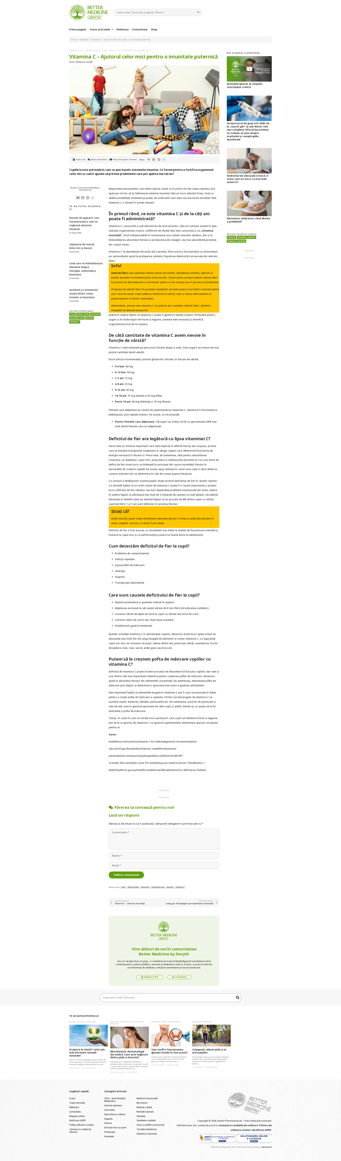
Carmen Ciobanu (158, 1065)
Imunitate (109, 1136)
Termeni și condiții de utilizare (80, 1130)
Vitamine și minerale (135, 50)
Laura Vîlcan (197, 1067)
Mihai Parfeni (74, 1068)
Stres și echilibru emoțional (150, 1124)
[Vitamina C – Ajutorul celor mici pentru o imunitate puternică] (144, 67)
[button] (112, 29)
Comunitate (75, 1111)
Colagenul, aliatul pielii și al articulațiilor (209, 1051)
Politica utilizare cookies (81, 1124)
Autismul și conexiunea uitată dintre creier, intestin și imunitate (83, 293)
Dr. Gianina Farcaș (117, 1072)
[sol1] (217, 1138)
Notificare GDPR (77, 1120)
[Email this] (149, 159)
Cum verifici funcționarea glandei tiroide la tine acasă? (169, 1051)
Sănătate (76, 50)
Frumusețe (197, 1022)
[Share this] (154, 159)
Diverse (108, 1123)
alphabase (267, 1147)
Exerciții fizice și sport (115, 1127)
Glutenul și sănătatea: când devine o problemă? (248, 220)
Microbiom (138, 1022)
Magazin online (77, 1116)
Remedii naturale (77, 1022)
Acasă (72, 1098)
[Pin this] (159, 159)
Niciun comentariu (99, 159)
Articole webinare (113, 1105)
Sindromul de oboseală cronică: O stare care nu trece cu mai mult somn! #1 (247, 179)
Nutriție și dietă (144, 1107)
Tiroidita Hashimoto (171, 1022)
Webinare (74, 1107)
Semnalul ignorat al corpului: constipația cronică (245, 85)
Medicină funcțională (121, 1022)
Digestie (108, 1118)
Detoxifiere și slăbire (114, 1114)
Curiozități (109, 1109)
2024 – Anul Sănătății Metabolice (114, 1100)
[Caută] (198, 12)
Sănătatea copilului (101, 50)
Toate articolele (77, 1102)
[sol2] (254, 1138)
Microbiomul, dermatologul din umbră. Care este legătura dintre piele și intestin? (129, 1054)
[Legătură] (88, 12)
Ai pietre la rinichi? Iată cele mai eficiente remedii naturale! (87, 1052)
